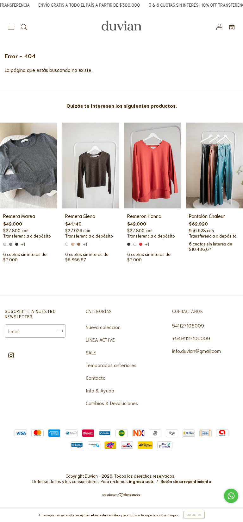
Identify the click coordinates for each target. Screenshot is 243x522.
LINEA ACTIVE (100, 339)
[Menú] (11, 27)
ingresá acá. (141, 481)
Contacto (96, 377)
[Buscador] (24, 27)
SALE (91, 352)
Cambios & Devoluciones (112, 403)
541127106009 (188, 325)
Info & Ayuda (100, 390)
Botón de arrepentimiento (185, 481)
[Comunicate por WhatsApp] (231, 496)
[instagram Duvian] (11, 355)
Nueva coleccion (103, 327)
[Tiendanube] (121, 495)
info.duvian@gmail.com (196, 350)
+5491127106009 (191, 338)
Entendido (194, 515)
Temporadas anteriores (111, 365)
